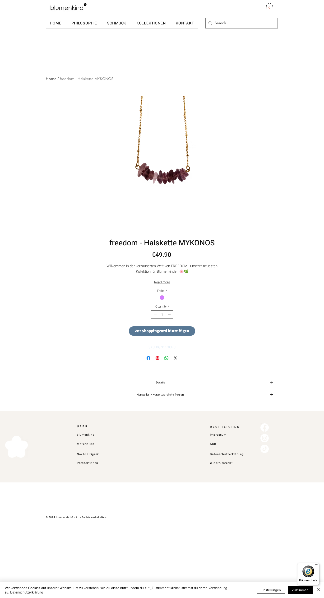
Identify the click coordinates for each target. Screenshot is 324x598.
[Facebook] (264, 427)
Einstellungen (271, 590)
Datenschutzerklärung (26, 592)
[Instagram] (264, 438)
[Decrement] (154, 315)
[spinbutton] (162, 315)
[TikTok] (264, 449)
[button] (269, 6)
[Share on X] (175, 358)
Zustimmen (300, 590)
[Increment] (169, 315)
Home (51, 78)
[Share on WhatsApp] (166, 358)
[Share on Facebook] (148, 358)
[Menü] (316, 566)
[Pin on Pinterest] (157, 358)
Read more (162, 282)
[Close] (318, 590)
